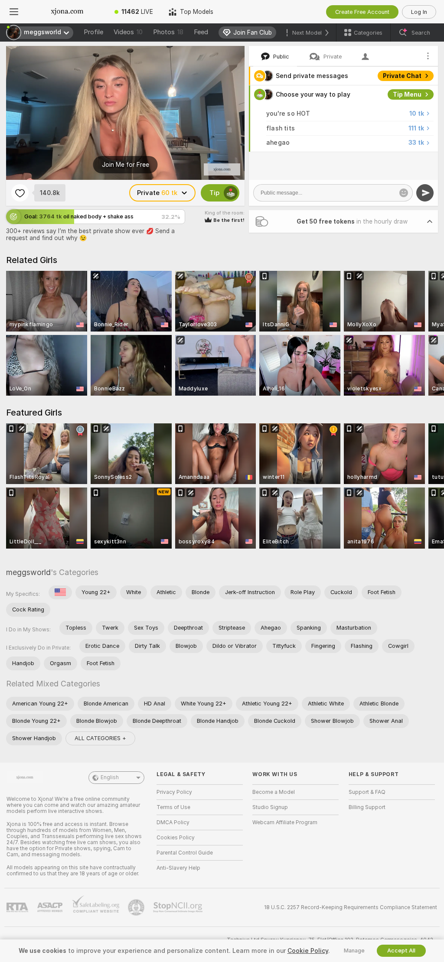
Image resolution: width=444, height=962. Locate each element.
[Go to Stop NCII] (178, 907)
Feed (201, 32)
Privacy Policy (174, 792)
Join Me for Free (125, 164)
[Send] (425, 193)
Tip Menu (407, 94)
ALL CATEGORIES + (100, 738)
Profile (93, 32)
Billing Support (367, 807)
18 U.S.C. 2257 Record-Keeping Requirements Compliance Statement (350, 907)
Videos (128, 32)
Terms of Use (173, 807)
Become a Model (273, 792)
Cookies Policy (176, 838)
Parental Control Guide (185, 853)
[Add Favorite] (20, 193)
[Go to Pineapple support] (137, 907)
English (110, 777)
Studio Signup (270, 807)
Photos (168, 32)
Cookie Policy (307, 950)
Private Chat (402, 75)
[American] (60, 592)
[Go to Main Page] (67, 11)
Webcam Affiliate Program (284, 822)
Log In (419, 12)
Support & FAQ (367, 792)
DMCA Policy (173, 822)
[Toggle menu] (14, 11)
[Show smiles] (403, 193)
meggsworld (28, 572)
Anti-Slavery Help (178, 868)
